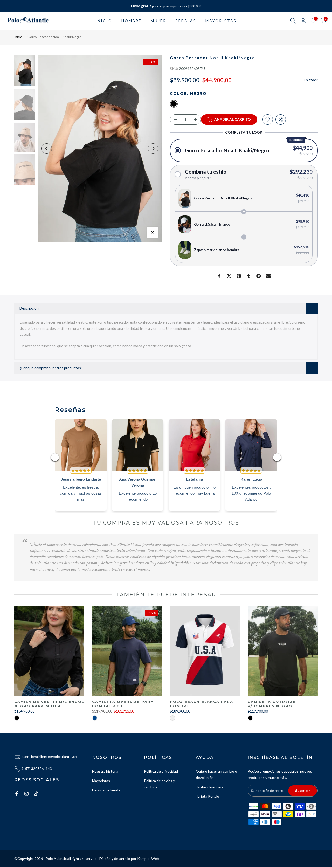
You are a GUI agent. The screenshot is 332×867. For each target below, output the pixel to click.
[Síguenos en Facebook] (16, 794)
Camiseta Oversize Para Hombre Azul (123, 704)
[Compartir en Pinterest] (239, 276)
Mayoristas (101, 780)
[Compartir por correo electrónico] (268, 276)
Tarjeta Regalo (207, 796)
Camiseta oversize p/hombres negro (272, 704)
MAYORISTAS (221, 20)
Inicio (18, 37)
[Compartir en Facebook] (219, 276)
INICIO (103, 20)
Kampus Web (148, 858)
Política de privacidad (161, 771)
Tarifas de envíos (209, 787)
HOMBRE (131, 20)
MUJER (158, 20)
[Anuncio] (166, 6)
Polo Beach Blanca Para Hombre (201, 704)
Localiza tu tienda (106, 790)
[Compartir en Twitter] (229, 276)
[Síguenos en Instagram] (26, 794)
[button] (244, 150)
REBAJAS (185, 20)
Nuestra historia (105, 771)
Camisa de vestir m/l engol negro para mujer (49, 704)
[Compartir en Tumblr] (248, 276)
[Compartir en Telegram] (258, 276)
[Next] (153, 148)
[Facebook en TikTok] (36, 794)
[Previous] (47, 148)
